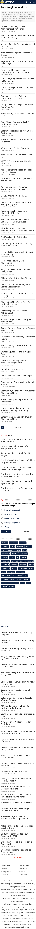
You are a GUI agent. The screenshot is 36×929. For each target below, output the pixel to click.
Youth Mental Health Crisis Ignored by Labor (18, 715)
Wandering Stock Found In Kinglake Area (16, 353)
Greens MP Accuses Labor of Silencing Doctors (17, 641)
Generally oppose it (12, 518)
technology (23, 565)
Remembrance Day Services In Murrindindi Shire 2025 (14, 212)
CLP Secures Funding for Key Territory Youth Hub (18, 649)
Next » (18, 427)
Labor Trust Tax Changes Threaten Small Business (16, 440)
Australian (20, 546)
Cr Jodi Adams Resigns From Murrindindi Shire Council (13, 28)
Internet (4, 586)
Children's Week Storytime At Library (17, 278)
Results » (27, 532)
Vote (6, 532)
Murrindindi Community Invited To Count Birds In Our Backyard (16, 220)
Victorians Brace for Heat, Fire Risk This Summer (16, 179)
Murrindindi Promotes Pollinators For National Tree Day (17, 36)
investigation (6, 568)
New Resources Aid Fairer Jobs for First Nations (16, 723)
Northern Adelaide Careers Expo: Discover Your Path (15, 809)
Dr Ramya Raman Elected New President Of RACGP (14, 835)
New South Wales (17, 561)
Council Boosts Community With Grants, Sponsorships (15, 285)
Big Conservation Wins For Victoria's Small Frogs (17, 62)
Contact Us (23, 869)
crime (3, 572)
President (26, 579)
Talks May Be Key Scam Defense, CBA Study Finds (17, 673)
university (23, 543)
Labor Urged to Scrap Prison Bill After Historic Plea (17, 683)
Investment (5, 565)
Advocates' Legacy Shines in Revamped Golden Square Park (14, 817)
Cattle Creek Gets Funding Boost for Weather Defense (17, 699)
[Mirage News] (7, 2)
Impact (23, 583)
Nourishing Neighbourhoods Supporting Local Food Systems (15, 71)
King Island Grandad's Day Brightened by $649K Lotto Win (17, 657)
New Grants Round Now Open (14, 771)
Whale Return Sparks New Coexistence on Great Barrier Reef (18, 732)
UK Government (17, 576)
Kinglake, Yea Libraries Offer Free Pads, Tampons (15, 270)
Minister (14, 554)
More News (18, 857)
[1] (23, 909)
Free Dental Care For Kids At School (16, 802)
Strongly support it (12, 510)
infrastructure (29, 561)
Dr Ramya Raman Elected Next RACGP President (17, 764)
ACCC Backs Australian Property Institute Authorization (15, 707)
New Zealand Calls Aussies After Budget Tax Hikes (15, 447)
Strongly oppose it (12, 522)
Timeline (5, 626)
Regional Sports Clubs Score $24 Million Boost (15, 311)
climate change (6, 583)
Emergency (11, 572)
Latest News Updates (5, 867)
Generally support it (12, 514)
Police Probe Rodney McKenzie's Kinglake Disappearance (15, 361)
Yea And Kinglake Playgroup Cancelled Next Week (18, 45)
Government (13, 543)
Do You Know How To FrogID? (14, 196)
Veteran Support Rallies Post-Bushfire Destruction (17, 132)
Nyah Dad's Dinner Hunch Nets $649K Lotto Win (17, 740)
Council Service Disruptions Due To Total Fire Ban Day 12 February (16, 409)
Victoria (10, 550)
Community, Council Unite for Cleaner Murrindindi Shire (18, 392)
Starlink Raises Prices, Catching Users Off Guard (17, 489)
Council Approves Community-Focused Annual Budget (18, 329)
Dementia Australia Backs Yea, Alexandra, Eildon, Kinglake (14, 188)
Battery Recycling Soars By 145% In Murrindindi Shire (16, 418)
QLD (25, 576)
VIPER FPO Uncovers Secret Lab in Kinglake (16, 162)
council (12, 557)
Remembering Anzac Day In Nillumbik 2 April (17, 383)
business (5, 557)
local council (5, 561)
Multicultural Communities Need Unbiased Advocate (15, 787)
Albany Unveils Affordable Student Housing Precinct (16, 779)
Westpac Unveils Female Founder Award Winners (15, 756)
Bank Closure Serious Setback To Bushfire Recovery (15, 123)
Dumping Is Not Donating (12, 369)
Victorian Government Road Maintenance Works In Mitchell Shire (17, 229)
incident (11, 586)
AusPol (14, 568)
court (28, 583)
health (25, 550)
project (31, 568)
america (16, 583)
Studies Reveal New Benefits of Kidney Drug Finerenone (18, 461)
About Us (22, 871)
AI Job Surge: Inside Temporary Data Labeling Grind (17, 827)
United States (23, 568)
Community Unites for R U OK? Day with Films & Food (16, 244)
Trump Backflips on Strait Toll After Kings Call (17, 454)
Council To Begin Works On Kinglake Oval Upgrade (17, 88)
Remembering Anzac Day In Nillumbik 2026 (17, 114)
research (28, 546)
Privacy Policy (6, 871)
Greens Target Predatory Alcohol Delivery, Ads (15, 691)
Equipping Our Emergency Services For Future (18, 337)
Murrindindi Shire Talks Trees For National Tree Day (16, 303)
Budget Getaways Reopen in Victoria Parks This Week (17, 106)
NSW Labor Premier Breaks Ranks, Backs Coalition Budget (16, 468)
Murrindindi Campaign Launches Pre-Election (17, 54)
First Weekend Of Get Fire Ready (15, 237)
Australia (4, 543)
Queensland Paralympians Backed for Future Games (17, 851)
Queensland (23, 554)
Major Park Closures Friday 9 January (17, 154)
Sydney (19, 579)
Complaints (23, 874)
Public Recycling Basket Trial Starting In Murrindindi (17, 80)
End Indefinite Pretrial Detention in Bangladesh (16, 843)
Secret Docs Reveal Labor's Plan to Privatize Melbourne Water (16, 795)
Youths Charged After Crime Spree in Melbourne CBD (17, 320)
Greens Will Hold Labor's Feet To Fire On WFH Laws (17, 665)
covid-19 (23, 557)
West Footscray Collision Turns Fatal (17, 345)
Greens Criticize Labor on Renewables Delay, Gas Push (17, 748)
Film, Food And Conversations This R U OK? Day (18, 294)
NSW (3, 550)
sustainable (20, 572)
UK (17, 557)
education (14, 565)
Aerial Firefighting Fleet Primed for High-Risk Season (16, 171)
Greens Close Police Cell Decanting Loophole (16, 633)
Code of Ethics (24, 866)
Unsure (7, 527)
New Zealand (6, 576)
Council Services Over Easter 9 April (16, 375)
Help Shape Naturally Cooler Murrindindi (13, 262)
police (13, 546)
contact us (9, 927)
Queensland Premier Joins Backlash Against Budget (16, 482)
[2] (25, 909)
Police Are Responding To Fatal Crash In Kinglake (17, 400)
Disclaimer (4, 874)
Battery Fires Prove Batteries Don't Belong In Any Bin (16, 203)
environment (6, 554)
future (12, 579)
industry (31, 565)
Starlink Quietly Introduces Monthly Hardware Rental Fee (17, 475)
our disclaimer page (23, 927)
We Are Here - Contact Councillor (15, 148)
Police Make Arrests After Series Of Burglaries (16, 140)
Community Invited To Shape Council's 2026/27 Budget (14, 97)
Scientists (5, 579)
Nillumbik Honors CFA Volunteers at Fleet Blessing (17, 253)
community (5, 546)
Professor (17, 550)
